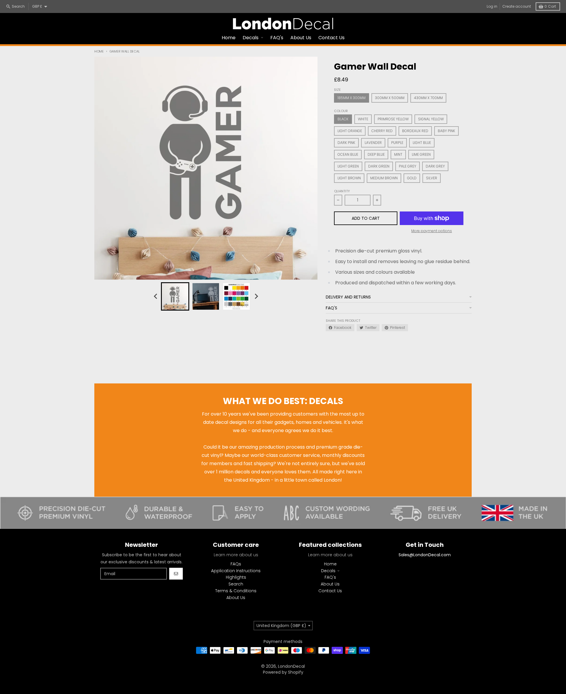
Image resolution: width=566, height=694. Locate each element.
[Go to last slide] (156, 296)
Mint (398, 154)
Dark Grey (435, 166)
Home (99, 51)
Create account (516, 6)
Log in (492, 6)
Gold (412, 178)
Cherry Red (382, 130)
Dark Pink (346, 142)
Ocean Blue (348, 154)
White (363, 119)
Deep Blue (376, 154)
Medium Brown (384, 178)
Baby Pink (446, 130)
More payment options (431, 231)
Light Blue (422, 142)
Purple (397, 142)
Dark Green (378, 166)
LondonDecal (291, 666)
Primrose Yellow (393, 119)
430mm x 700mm (428, 97)
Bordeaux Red (415, 130)
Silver (431, 178)
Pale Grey (407, 166)
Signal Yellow (431, 119)
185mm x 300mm (352, 97)
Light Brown (349, 178)
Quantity (342, 191)
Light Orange (350, 130)
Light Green (348, 166)
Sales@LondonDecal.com (425, 555)
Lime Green (421, 154)
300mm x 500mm (389, 97)
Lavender (373, 142)
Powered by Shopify (283, 672)
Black (343, 119)
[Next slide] (256, 296)
